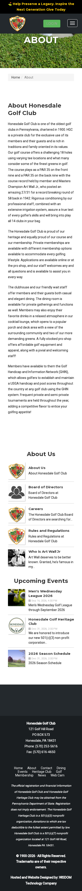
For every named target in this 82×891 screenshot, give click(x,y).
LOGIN (51, 24)
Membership (24, 775)
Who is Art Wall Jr (44, 551)
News (42, 775)
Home (15, 77)
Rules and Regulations (48, 530)
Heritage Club (41, 771)
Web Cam (57, 775)
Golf (59, 771)
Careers (35, 509)
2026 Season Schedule (49, 653)
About (31, 768)
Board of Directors (45, 487)
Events (23, 771)
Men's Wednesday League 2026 (45, 593)
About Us (37, 468)
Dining (61, 768)
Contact (46, 768)
